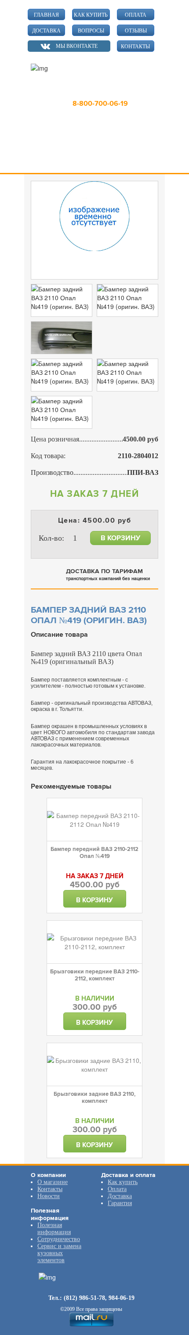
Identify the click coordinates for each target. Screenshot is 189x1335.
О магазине (52, 1182)
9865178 (96, 90)
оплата (135, 15)
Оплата (117, 1189)
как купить (91, 15)
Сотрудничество (58, 1239)
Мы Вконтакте (77, 46)
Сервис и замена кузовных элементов (59, 1253)
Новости (48, 1196)
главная (46, 15)
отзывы (136, 31)
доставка (46, 31)
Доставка (120, 1196)
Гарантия (120, 1203)
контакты (135, 46)
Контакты (49, 1189)
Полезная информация (54, 1228)
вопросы (91, 31)
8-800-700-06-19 (100, 103)
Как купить (123, 1182)
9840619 (135, 90)
